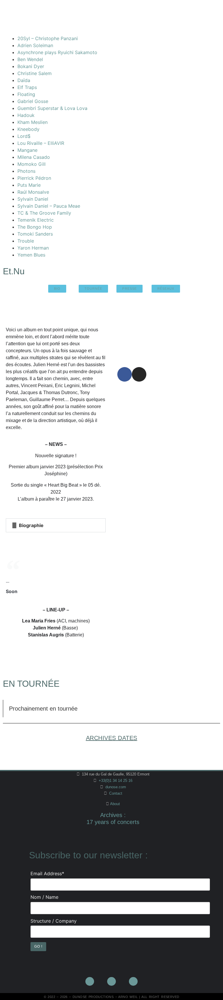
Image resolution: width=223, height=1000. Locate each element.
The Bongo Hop (34, 227)
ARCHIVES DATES (111, 738)
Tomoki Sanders (35, 234)
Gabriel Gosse (32, 101)
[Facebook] (124, 374)
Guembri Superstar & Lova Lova (52, 108)
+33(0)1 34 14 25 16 (115, 780)
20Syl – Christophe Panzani (47, 38)
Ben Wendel (30, 59)
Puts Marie (29, 185)
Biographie (31, 525)
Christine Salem (34, 73)
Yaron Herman (33, 248)
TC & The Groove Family (44, 213)
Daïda (23, 80)
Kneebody (28, 129)
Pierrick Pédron (34, 178)
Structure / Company (53, 921)
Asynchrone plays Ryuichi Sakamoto (57, 52)
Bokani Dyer (30, 66)
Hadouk (26, 115)
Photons (26, 171)
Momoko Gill (31, 164)
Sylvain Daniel (32, 199)
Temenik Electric (35, 220)
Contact (115, 793)
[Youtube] (111, 981)
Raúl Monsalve (33, 192)
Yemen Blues (31, 255)
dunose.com (115, 787)
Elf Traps (27, 87)
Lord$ (23, 136)
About (115, 804)
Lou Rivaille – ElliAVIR (40, 143)
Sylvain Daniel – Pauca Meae (48, 206)
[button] (55, 525)
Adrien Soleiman (35, 45)
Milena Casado (33, 157)
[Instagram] (139, 374)
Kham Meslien (32, 122)
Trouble (25, 241)
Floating (26, 94)
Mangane (27, 150)
